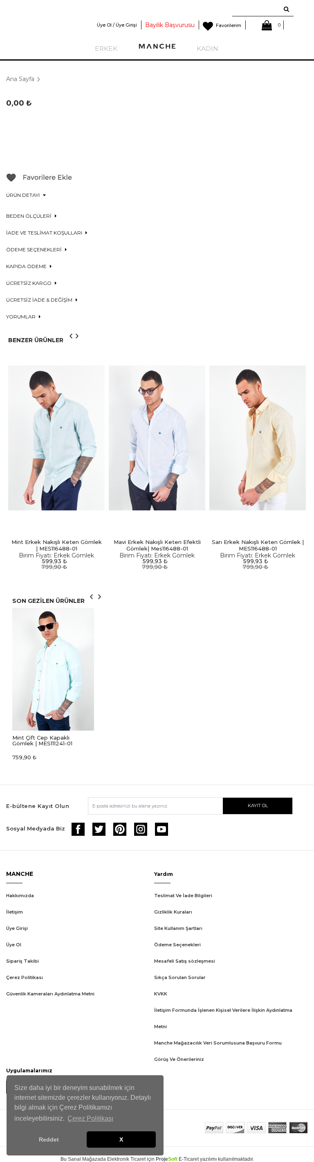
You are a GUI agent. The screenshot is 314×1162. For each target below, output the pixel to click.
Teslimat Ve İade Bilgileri (183, 895)
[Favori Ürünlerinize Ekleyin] (39, 180)
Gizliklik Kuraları (173, 912)
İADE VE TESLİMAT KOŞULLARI (44, 233)
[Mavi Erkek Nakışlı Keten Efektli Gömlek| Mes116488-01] (157, 438)
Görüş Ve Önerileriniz (179, 1059)
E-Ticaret (189, 1159)
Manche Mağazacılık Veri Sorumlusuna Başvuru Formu (218, 1043)
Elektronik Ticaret (126, 1159)
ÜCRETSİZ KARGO (29, 283)
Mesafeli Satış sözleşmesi (184, 961)
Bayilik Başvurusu (170, 25)
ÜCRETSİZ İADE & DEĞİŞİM (40, 300)
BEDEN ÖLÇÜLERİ (29, 216)
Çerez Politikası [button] (90, 1118)
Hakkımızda (20, 895)
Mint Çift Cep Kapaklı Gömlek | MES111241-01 (42, 740)
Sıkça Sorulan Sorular (180, 977)
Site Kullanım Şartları (178, 928)
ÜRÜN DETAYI (23, 195)
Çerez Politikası (24, 977)
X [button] (121, 1139)
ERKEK (106, 48)
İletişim (14, 912)
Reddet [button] (49, 1139)
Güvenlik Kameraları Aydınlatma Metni (50, 994)
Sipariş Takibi (22, 961)
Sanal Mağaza (84, 1159)
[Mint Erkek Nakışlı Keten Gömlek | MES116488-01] (56, 438)
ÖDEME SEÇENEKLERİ (34, 249)
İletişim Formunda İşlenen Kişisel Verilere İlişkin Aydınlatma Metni (223, 1018)
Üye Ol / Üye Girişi (117, 25)
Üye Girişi (17, 928)
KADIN (207, 48)
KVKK (160, 994)
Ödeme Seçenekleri (177, 945)
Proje (166, 1159)
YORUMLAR (21, 317)
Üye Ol (13, 945)
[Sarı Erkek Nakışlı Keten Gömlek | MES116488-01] (257, 438)
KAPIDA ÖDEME (27, 266)
